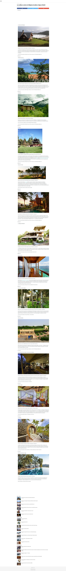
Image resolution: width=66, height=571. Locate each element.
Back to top (33, 567)
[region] (33, 17)
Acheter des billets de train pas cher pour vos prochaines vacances (29, 507)
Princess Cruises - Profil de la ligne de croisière (26, 538)
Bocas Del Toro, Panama (25, 280)
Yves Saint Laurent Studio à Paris (25, 541)
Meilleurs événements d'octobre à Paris (26, 546)
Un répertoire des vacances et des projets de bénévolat (28, 497)
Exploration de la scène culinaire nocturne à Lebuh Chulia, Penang (29, 525)
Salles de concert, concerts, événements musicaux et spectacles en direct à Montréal (31, 556)
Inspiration (18, 3)
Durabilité (21, 3)
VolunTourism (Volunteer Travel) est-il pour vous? (27, 510)
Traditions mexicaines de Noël (25, 528)
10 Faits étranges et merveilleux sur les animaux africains (28, 559)
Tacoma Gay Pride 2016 (24, 518)
